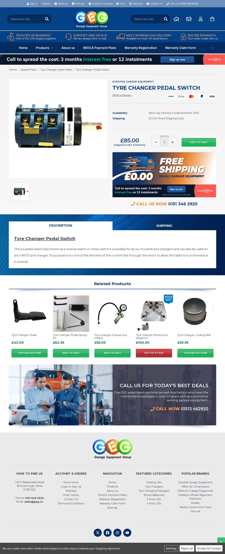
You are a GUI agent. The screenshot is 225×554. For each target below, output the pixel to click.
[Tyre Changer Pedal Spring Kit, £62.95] (71, 313)
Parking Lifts (154, 482)
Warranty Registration (140, 48)
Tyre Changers (154, 486)
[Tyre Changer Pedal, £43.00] (29, 313)
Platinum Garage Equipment (195, 490)
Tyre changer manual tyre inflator (110, 337)
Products (42, 48)
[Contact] (189, 19)
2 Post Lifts (154, 499)
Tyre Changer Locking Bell (194, 335)
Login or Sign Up (71, 486)
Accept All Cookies (209, 548)
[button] (112, 59)
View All (195, 511)
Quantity (164, 136)
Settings (171, 548)
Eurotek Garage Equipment (195, 482)
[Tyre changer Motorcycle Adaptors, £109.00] (154, 313)
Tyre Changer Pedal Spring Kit (70, 337)
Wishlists (71, 490)
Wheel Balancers (154, 495)
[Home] (176, 19)
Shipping (164, 226)
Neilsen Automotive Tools (195, 507)
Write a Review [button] (121, 95)
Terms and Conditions (71, 503)
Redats (195, 503)
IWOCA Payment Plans (99, 48)
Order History (71, 495)
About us (68, 48)
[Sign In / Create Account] (200, 19)
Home (23, 48)
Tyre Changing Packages (154, 490)
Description (60, 226)
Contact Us (71, 499)
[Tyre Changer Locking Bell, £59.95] (195, 313)
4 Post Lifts (154, 503)
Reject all (187, 548)
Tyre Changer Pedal (24, 335)
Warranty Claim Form (180, 48)
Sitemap (112, 507)
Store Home (71, 482)
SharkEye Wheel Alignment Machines (195, 496)
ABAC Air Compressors (195, 486)
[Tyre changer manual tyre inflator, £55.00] (112, 313)
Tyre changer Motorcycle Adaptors (152, 337)
